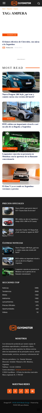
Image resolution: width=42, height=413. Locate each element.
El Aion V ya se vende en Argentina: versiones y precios (18, 187)
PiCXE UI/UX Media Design (21, 403)
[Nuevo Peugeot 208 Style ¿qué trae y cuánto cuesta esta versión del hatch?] (21, 82)
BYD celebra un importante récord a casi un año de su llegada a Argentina (27, 261)
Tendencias (11, 35)
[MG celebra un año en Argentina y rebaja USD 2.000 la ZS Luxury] (8, 222)
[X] (26, 391)
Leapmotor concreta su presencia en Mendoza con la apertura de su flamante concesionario (20, 156)
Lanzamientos (13, 89)
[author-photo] (4, 47)
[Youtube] (32, 391)
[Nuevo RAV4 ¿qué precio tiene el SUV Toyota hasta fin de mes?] (8, 211)
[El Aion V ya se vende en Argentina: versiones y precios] (21, 174)
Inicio (3, 9)
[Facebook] (9, 391)
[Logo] (21, 3)
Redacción (9, 47)
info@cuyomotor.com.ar (24, 370)
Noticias (10, 119)
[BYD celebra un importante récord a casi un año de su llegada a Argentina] (21, 112)
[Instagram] (15, 391)
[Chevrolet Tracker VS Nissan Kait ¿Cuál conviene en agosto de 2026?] (8, 233)
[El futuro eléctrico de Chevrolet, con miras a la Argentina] (21, 28)
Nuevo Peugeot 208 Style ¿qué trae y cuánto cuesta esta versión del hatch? (18, 95)
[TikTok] (21, 391)
